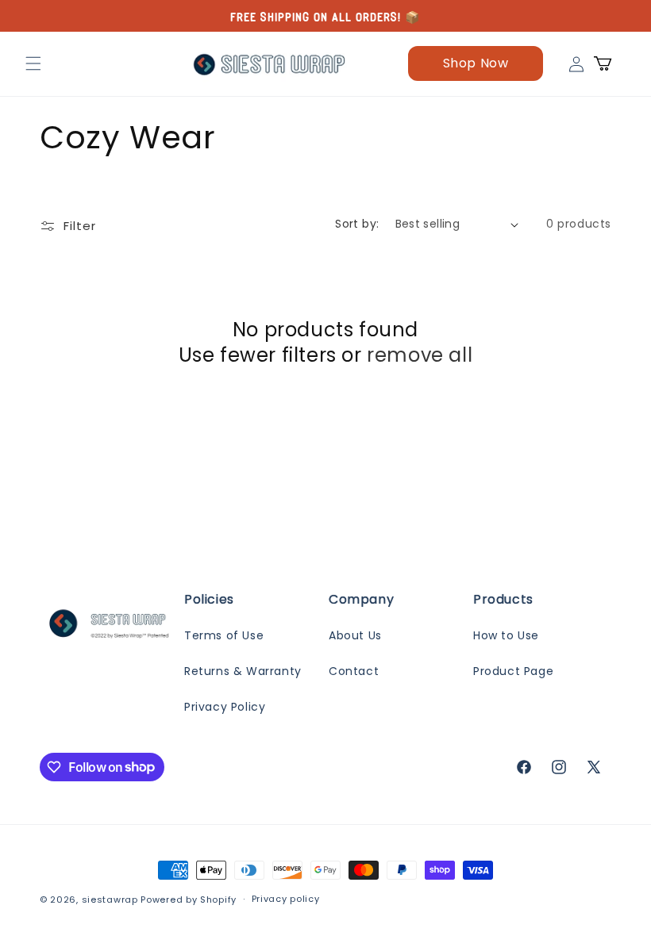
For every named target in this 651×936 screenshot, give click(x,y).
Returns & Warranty (243, 671)
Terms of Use (224, 635)
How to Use (506, 635)
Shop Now (476, 63)
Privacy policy (286, 898)
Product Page (513, 671)
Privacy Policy (224, 707)
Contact (354, 671)
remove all (419, 355)
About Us (355, 635)
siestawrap (110, 899)
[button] (33, 63)
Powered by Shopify (189, 899)
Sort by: (357, 224)
